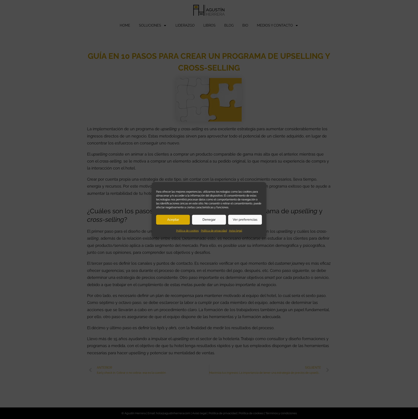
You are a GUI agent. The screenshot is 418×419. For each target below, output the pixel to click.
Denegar (209, 220)
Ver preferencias (245, 220)
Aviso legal (235, 230)
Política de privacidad (214, 230)
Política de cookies (187, 230)
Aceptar (173, 220)
